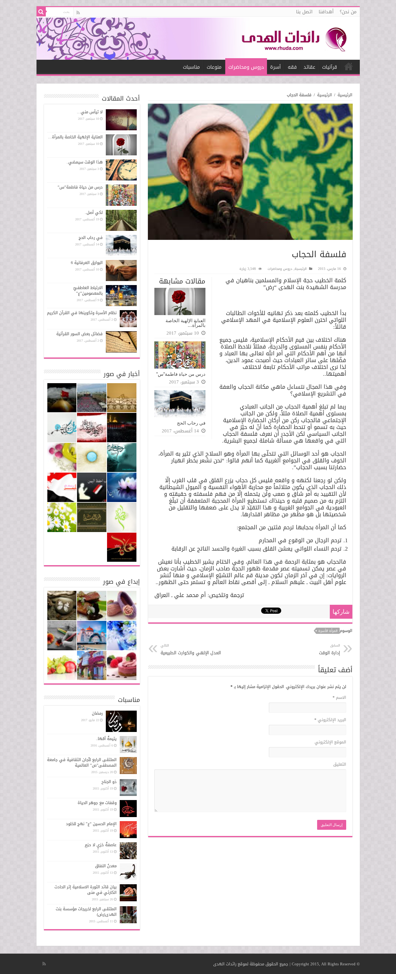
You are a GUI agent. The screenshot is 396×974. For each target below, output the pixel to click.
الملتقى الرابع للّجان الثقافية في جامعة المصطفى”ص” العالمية (82, 762)
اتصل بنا (304, 11)
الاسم (339, 697)
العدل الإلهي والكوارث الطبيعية (191, 649)
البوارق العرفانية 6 (87, 262)
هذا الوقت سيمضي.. (85, 162)
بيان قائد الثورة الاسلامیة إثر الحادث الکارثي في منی (85, 889)
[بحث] (41, 11)
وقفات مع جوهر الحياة (97, 803)
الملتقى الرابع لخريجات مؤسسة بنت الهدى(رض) (86, 911)
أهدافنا (326, 11)
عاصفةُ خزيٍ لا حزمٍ (101, 845)
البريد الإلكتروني (330, 720)
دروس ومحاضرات (246, 67)
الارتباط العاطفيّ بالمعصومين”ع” (88, 290)
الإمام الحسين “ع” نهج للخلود (91, 824)
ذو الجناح (109, 782)
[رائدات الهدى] (198, 38)
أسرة (275, 67)
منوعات (214, 67)
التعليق (339, 764)
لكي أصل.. (94, 212)
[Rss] (78, 12)
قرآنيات (329, 67)
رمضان (97, 713)
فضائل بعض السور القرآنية (79, 334)
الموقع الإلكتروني (330, 742)
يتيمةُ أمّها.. (106, 738)
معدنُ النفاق (106, 866)
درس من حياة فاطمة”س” (180, 374)
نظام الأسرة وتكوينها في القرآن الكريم (82, 313)
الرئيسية (349, 66)
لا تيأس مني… (90, 112)
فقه (292, 67)
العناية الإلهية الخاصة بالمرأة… (185, 323)
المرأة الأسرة (328, 631)
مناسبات (191, 67)
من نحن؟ (348, 11)
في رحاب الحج (191, 423)
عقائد (309, 67)
